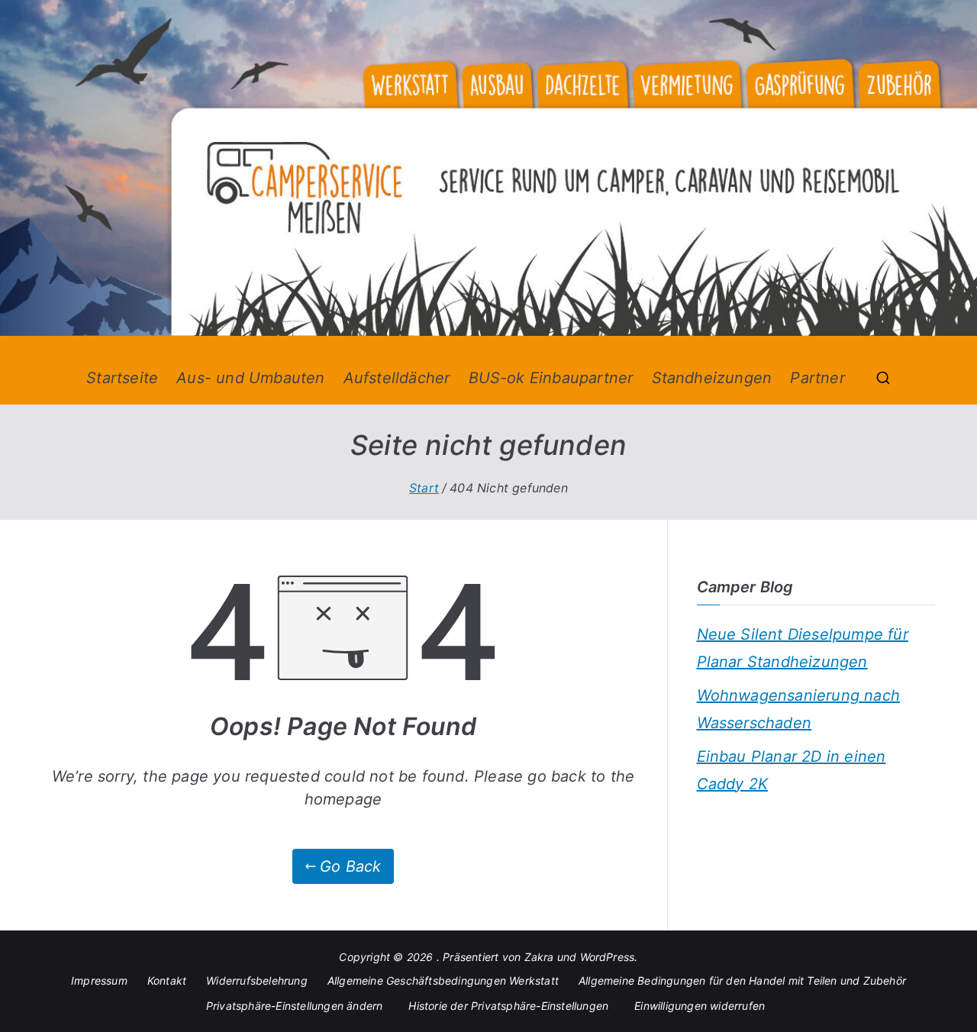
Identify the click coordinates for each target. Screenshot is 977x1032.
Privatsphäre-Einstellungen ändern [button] (294, 1005)
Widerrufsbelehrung (257, 980)
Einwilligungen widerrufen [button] (699, 1005)
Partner (817, 378)
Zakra (539, 956)
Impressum (99, 980)
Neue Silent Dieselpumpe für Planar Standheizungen (802, 648)
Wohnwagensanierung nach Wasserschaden (799, 709)
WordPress (607, 956)
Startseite (122, 378)
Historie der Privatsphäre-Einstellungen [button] (508, 1005)
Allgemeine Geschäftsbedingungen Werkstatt (443, 980)
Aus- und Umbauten (250, 378)
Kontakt (166, 980)
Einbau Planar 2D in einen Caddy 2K (791, 770)
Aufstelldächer (396, 378)
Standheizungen (712, 378)
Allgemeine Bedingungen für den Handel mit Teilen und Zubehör (742, 980)
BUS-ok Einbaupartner (551, 378)
